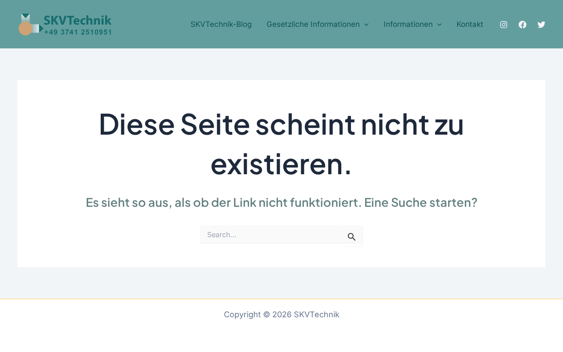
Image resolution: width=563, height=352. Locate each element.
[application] (364, 24)
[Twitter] (541, 25)
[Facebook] (522, 25)
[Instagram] (504, 25)
